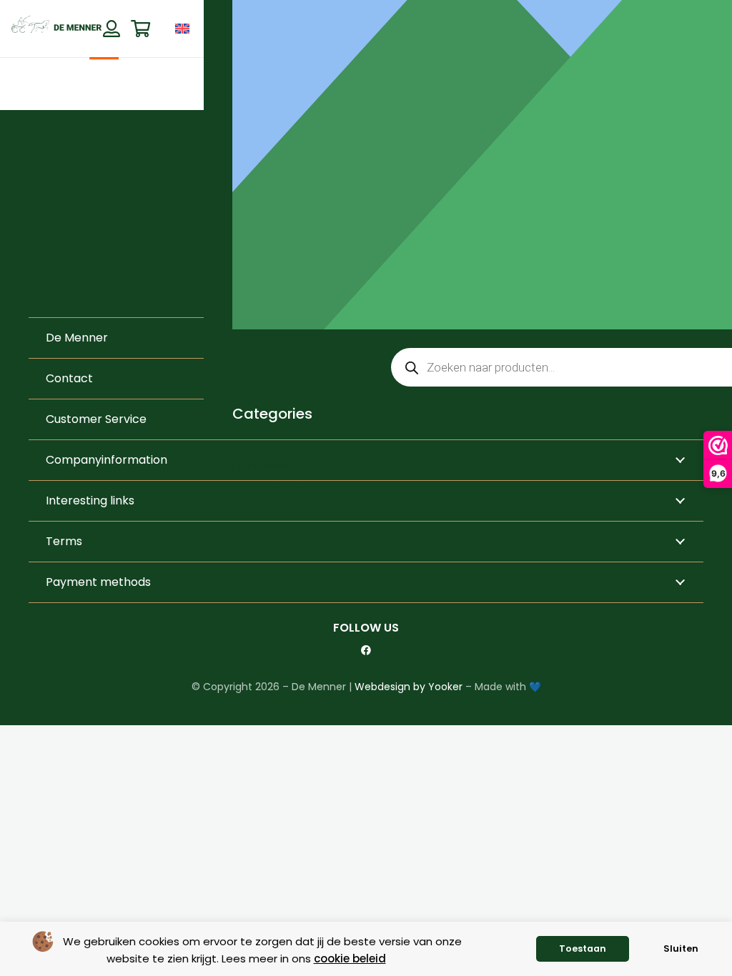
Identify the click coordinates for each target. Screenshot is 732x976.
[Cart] (140, 29)
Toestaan (582, 948)
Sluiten (680, 948)
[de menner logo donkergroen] (56, 28)
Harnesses (261, 466)
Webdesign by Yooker (409, 686)
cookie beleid (350, 958)
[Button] (111, 28)
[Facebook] (366, 650)
